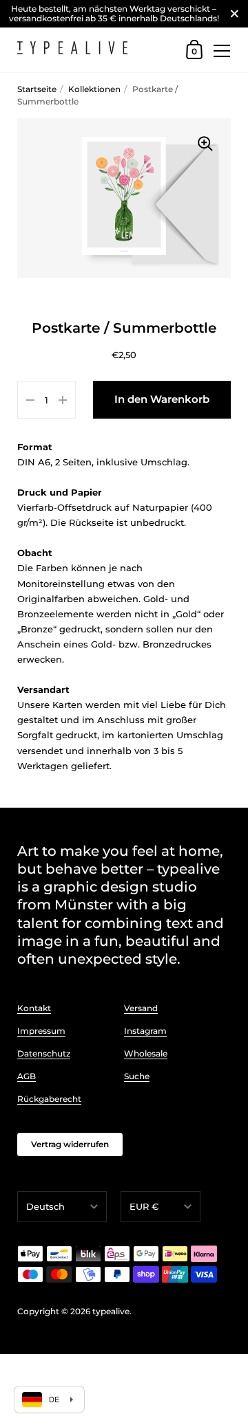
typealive (111, 1311)
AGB (26, 1076)
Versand (141, 1008)
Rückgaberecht (49, 1099)
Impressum (41, 1031)
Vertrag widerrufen (70, 1144)
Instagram (145, 1031)
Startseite (36, 89)
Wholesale (145, 1053)
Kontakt (34, 1008)
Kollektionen (94, 89)
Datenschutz (43, 1053)
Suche (136, 1076)
